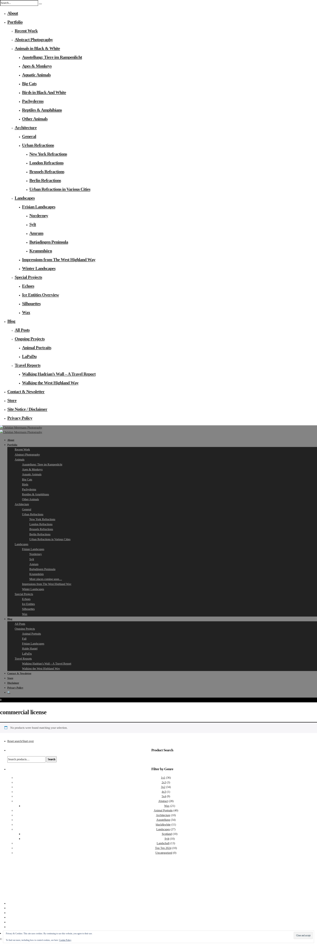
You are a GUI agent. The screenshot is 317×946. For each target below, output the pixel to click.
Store (12, 400)
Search (51, 759)
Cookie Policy (65, 940)
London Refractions (46, 162)
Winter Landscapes (38, 268)
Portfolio (15, 22)
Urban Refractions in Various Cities (59, 189)
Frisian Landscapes (38, 206)
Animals (19, 459)
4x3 (164, 791)
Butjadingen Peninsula (48, 242)
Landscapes (25, 198)
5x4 (164, 796)
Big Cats (29, 83)
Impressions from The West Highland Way (58, 259)
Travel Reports (27, 365)
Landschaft (163, 843)
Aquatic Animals (36, 74)
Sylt (32, 224)
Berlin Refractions (45, 180)
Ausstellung (163, 819)
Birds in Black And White (44, 92)
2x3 (164, 782)
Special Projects (28, 277)
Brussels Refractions (46, 171)
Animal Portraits (36, 347)
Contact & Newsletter (26, 391)
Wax (26, 312)
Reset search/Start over (20, 741)
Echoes (28, 286)
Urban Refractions (38, 145)
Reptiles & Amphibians (42, 110)
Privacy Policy (19, 418)
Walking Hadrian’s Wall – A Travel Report (59, 374)
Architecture (26, 127)
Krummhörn (40, 250)
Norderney (38, 215)
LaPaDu (29, 356)
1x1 (163, 777)
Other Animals (35, 118)
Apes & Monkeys (37, 66)
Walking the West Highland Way (50, 382)
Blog (11, 321)
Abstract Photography (34, 39)
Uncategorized (163, 852)
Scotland (167, 833)
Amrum (36, 233)
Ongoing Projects (30, 338)
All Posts (22, 330)
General (29, 136)
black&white (163, 824)
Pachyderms (32, 101)
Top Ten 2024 (163, 848)
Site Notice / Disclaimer (27, 409)
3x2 (163, 787)
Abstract (163, 801)
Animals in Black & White (37, 48)
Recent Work (26, 30)
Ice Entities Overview (40, 294)
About (12, 13)
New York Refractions (48, 154)
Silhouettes (31, 303)
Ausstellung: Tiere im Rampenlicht (52, 57)
